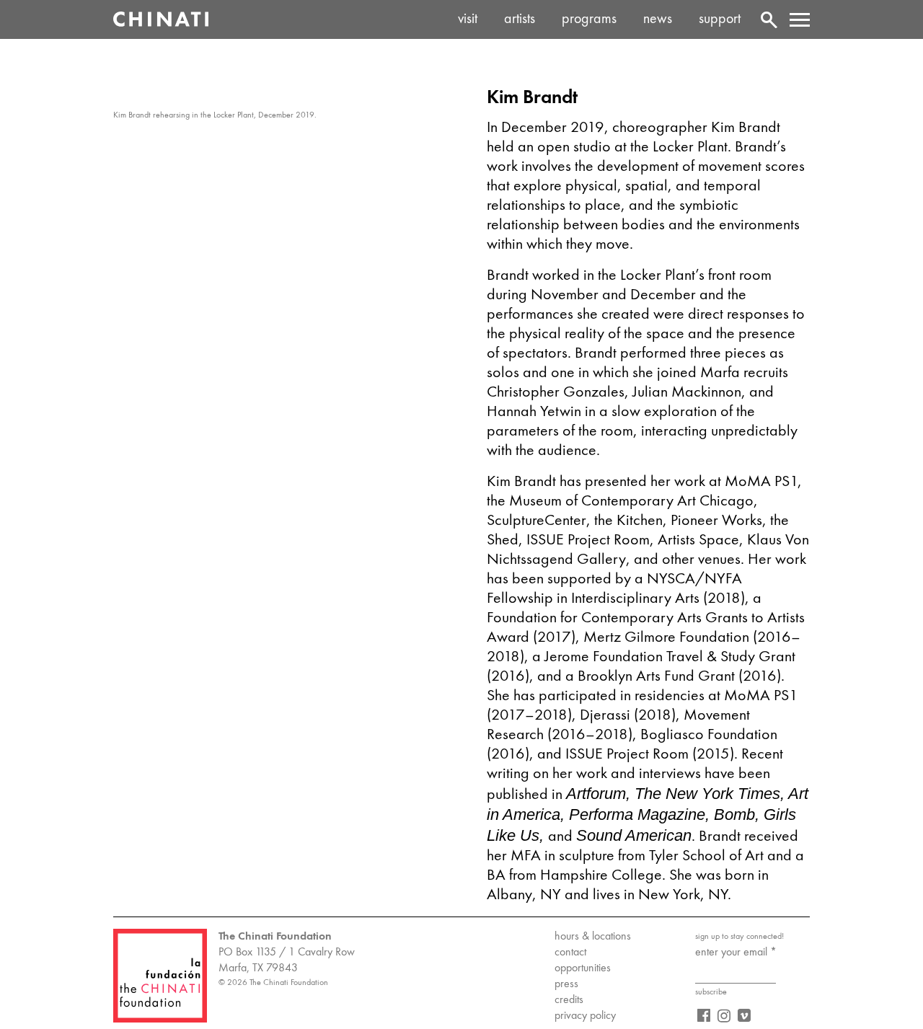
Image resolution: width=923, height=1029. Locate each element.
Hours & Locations (593, 936)
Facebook (703, 1015)
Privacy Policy (585, 1016)
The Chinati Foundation (160, 19)
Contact (570, 952)
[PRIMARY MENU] (800, 20)
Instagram (724, 1015)
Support (720, 19)
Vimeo (744, 1015)
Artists (519, 19)
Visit (467, 19)
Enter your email (736, 952)
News (657, 19)
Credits (569, 1000)
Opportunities (583, 968)
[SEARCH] (771, 20)
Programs (589, 19)
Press (566, 984)
